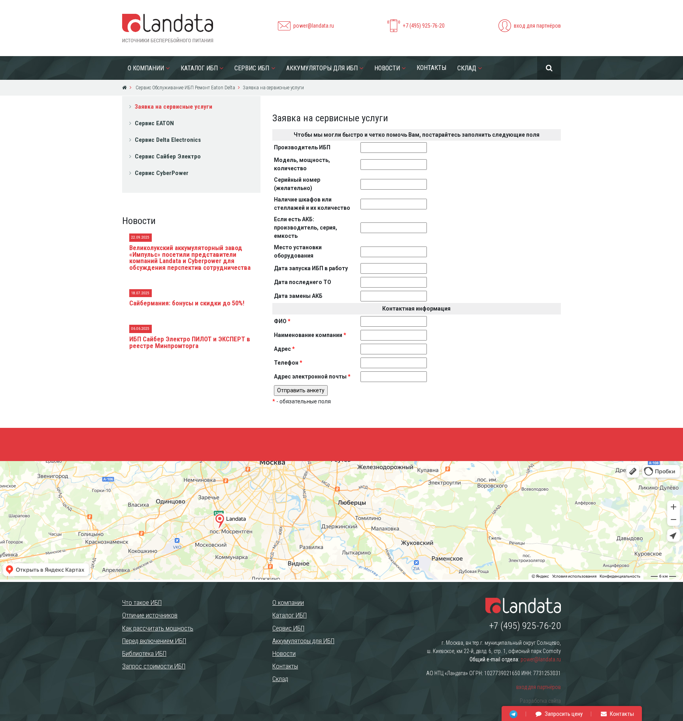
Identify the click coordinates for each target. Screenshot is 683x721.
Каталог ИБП (199, 68)
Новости (387, 68)
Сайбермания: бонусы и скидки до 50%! (186, 303)
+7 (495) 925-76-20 (424, 26)
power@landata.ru (313, 26)
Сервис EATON (154, 123)
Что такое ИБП (142, 602)
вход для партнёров (537, 26)
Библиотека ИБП (144, 653)
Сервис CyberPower (162, 173)
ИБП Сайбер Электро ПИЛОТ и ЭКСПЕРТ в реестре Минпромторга (189, 342)
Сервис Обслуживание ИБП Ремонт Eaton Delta (184, 87)
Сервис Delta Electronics (168, 139)
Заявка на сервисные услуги (173, 106)
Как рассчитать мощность (157, 628)
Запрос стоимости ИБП (153, 666)
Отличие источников (149, 615)
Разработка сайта (540, 701)
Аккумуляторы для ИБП (322, 68)
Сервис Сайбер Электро (168, 156)
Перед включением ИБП (154, 641)
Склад (466, 68)
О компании (146, 68)
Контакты (431, 68)
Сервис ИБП (251, 68)
